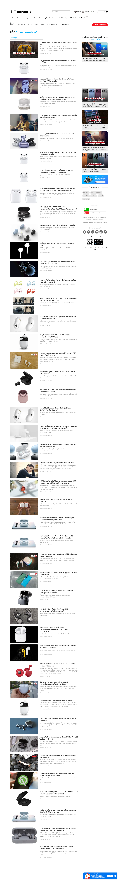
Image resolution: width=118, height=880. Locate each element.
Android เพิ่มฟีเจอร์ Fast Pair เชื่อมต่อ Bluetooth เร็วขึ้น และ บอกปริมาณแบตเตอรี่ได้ (57, 774)
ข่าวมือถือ (93, 196)
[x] (88, 232)
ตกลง (110, 875)
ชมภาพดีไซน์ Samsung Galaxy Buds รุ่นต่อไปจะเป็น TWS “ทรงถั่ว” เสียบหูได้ (55, 409)
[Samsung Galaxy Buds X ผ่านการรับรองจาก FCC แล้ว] (24, 232)
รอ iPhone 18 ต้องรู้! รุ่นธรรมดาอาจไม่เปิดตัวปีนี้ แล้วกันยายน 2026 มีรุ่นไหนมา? (95, 106)
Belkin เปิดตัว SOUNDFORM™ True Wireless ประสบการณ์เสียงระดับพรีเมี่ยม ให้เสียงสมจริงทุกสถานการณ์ (58, 208)
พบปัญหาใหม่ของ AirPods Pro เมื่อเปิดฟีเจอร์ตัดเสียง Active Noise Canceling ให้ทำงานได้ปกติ (56, 171)
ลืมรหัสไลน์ (86, 199)
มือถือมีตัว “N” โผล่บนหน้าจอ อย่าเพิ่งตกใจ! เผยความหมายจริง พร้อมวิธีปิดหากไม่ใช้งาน (94, 128)
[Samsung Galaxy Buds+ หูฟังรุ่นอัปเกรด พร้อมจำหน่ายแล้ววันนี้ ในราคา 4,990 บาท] (24, 451)
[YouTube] (97, 232)
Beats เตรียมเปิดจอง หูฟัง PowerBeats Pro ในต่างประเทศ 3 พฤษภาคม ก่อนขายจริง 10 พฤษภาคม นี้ (59, 793)
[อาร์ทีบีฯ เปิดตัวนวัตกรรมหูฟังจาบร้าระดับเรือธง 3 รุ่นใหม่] (24, 470)
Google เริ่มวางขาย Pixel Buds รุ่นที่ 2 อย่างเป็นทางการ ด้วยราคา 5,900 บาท (55, 336)
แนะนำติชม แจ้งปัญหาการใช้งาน (100, 222)
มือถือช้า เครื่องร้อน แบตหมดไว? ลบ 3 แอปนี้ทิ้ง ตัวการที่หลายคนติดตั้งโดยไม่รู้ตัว (94, 61)
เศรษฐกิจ (45, 18)
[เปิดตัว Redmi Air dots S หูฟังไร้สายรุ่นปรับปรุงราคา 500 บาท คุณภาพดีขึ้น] (24, 378)
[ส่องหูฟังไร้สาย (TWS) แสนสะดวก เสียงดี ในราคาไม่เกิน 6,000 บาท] (24, 506)
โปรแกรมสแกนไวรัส (96, 192)
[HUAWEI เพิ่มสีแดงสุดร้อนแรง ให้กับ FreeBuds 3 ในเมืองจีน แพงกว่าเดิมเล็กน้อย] (24, 671)
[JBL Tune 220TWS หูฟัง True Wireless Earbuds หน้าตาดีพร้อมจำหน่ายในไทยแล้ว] (24, 396)
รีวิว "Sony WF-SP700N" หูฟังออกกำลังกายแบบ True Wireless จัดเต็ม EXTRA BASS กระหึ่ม (56, 848)
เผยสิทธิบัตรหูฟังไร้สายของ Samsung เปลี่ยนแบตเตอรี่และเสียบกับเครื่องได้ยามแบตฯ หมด (58, 811)
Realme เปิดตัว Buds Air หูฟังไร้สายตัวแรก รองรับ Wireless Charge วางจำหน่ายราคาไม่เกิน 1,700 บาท (55, 629)
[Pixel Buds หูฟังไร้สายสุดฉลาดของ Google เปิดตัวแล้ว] (24, 707)
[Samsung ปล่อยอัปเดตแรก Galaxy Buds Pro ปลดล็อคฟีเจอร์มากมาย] (24, 141)
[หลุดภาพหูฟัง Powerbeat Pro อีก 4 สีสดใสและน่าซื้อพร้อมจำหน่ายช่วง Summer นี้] (24, 287)
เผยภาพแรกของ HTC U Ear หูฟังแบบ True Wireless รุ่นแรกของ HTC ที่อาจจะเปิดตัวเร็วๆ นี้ (58, 299)
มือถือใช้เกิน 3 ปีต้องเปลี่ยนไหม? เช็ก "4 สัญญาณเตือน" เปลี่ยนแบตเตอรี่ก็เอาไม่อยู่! (95, 150)
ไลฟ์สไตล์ (51, 18)
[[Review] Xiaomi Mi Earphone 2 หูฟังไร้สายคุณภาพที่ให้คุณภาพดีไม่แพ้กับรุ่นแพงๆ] (24, 360)
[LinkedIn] (101, 232)
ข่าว (24, 18)
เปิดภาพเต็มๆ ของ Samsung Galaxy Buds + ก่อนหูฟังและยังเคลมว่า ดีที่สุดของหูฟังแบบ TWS (58, 519)
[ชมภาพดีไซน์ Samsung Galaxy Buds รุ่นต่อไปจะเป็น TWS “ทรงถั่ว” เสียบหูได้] (24, 415)
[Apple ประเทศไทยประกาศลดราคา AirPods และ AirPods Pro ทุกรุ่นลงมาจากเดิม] (24, 159)
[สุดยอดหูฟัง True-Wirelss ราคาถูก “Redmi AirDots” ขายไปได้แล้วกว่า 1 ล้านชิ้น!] (24, 744)
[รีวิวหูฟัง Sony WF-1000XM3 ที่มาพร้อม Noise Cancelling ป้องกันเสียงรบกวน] (24, 762)
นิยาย (85, 18)
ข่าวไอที (101, 196)
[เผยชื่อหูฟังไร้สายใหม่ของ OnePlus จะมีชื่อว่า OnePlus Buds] (24, 250)
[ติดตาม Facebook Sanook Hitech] (95, 179)
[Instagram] (92, 232)
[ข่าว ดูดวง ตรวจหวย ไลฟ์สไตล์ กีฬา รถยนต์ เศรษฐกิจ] (20, 11)
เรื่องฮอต (19, 18)
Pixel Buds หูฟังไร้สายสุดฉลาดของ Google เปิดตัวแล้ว (57, 700)
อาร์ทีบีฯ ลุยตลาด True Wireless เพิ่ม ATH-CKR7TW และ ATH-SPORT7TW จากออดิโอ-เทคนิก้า (58, 829)
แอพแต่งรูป (86, 192)
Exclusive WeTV (78, 18)
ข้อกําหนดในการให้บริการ (98, 219)
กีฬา (40, 18)
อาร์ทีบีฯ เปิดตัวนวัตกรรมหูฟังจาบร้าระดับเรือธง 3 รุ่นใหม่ (57, 463)
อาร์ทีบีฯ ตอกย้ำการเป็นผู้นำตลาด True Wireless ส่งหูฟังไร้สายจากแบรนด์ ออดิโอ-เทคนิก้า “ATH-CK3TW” (58, 482)
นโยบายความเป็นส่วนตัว (101, 217)
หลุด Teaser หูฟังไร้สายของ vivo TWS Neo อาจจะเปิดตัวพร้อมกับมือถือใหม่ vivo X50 (57, 263)
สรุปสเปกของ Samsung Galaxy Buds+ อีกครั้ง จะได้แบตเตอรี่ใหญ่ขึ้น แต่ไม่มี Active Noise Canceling (56, 537)
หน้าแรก (13, 18)
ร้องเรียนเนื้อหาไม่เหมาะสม (88, 222)
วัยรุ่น (66, 18)
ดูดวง (28, 18)
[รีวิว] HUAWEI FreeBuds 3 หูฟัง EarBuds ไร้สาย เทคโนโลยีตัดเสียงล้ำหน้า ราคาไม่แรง (54, 683)
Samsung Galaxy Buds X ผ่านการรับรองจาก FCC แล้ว (57, 225)
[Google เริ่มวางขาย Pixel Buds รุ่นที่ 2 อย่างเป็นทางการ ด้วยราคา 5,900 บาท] (24, 342)
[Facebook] (84, 232)
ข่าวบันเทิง (34, 18)
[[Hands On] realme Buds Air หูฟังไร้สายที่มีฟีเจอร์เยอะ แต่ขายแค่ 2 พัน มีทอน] (24, 561)
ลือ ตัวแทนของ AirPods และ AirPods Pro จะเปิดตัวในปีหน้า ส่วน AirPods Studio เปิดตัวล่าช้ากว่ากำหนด (57, 190)
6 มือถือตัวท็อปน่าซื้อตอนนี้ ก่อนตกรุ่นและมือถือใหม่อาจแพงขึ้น (94, 170)
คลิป (70, 18)
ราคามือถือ (86, 196)
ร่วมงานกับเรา (92, 217)
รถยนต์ (58, 18)
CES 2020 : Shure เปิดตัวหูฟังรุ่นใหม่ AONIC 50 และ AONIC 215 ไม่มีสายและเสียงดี (54, 610)
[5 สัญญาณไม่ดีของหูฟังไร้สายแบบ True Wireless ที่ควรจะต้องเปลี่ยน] (24, 67)
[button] (52, 12)
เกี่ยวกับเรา (85, 217)
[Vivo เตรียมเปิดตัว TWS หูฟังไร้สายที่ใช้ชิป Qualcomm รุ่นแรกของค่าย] (24, 725)
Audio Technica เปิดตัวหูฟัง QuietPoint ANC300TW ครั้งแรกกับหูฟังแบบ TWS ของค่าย (58, 592)
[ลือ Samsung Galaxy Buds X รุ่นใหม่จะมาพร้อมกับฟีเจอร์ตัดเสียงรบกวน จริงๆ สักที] (24, 323)
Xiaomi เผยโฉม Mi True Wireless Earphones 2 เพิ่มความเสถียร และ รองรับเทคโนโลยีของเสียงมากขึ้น (58, 427)
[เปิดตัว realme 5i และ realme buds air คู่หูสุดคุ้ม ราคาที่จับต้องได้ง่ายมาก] (24, 579)
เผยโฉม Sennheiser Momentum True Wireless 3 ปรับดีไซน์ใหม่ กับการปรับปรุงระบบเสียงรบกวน (57, 98)
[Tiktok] (105, 232)
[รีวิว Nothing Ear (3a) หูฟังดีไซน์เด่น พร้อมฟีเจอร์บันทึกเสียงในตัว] (24, 49)
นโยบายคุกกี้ (88, 219)
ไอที (62, 18)
